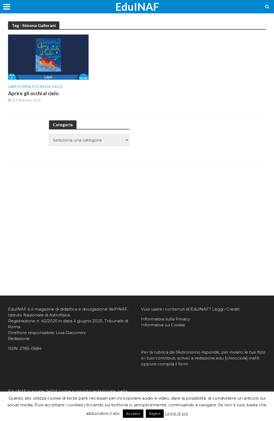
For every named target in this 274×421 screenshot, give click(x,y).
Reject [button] (155, 413)
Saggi (57, 86)
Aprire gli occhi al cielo (33, 93)
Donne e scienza (34, 86)
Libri (12, 86)
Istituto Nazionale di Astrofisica (39, 314)
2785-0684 (30, 348)
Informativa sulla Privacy (165, 319)
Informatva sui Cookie (163, 324)
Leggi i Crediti (225, 309)
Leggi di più (176, 413)
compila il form (173, 363)
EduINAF (137, 6)
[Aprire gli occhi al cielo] (48, 56)
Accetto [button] (133, 413)
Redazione (19, 338)
